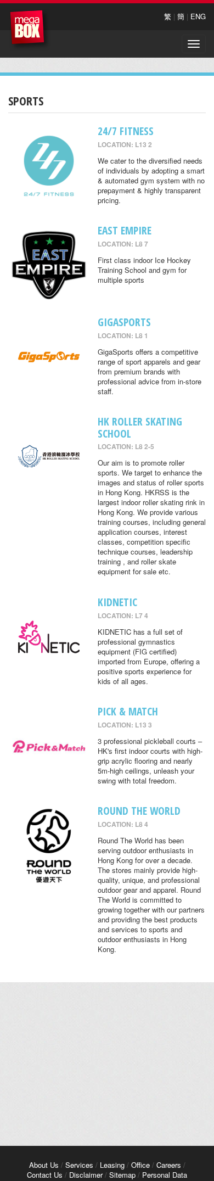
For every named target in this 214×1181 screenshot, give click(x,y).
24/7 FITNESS (126, 131)
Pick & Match (128, 711)
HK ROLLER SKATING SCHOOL (140, 427)
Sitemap (122, 1174)
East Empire (124, 230)
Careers (168, 1165)
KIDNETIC (117, 602)
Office (140, 1165)
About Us (44, 1165)
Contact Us (45, 1174)
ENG (198, 16)
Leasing (112, 1165)
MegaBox (29, 30)
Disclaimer (86, 1174)
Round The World (139, 810)
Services (79, 1165)
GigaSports (124, 322)
